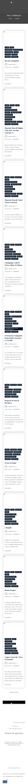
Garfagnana (8, 52)
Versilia (17, 18)
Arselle (7, 316)
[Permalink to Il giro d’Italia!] (14, 434)
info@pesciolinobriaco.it (15, 754)
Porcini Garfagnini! (12, 61)
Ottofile (7, 54)
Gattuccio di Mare (10, 514)
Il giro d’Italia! (10, 463)
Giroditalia (8, 391)
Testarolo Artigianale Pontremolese (11, 329)
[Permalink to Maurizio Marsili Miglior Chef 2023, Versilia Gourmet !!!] (14, 89)
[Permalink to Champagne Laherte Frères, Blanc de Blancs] (14, 229)
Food (6, 47)
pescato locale (9, 117)
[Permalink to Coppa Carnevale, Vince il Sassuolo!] (14, 623)
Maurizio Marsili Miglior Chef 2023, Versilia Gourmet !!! (14, 130)
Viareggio (15, 56)
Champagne (8, 254)
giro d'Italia (8, 389)
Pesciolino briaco (10, 121)
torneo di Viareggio (11, 650)
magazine (8, 107)
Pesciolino (8, 119)
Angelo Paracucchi (10, 110)
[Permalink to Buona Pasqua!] (14, 556)
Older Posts (14, 692)
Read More (8, 84)
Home (10, 18)
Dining (12, 105)
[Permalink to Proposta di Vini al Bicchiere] (14, 369)
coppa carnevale (10, 643)
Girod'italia (17, 389)
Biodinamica (8, 249)
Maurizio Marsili (16, 112)
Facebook (14, 8)
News (11, 47)
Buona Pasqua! (10, 590)
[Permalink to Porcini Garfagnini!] (14, 32)
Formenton (8, 49)
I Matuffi (8, 528)
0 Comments (16, 67)
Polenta (14, 54)
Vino (6, 387)
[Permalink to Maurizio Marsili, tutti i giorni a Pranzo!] (14, 161)
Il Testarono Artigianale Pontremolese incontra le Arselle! (13, 338)
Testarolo (8, 325)
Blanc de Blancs (10, 251)
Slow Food (8, 323)
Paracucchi (8, 114)
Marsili (7, 112)
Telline (20, 121)
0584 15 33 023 (15, 756)
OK (5, 781)
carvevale (8, 641)
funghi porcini (18, 49)
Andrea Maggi (12, 64)
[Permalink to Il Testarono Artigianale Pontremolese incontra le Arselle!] (14, 296)
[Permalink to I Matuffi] (14, 494)
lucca (16, 52)
